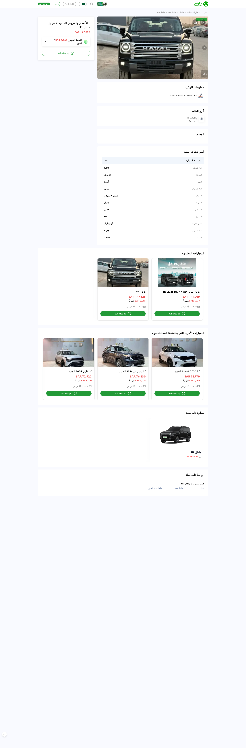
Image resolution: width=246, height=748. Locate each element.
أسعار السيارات (193, 12)
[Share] (195, 22)
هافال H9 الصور (155, 488)
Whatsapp (63, 53)
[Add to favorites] (203, 22)
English (68, 4)
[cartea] (201, 4)
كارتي (206, 12)
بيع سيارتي (43, 4)
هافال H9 (172, 12)
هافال (181, 12)
